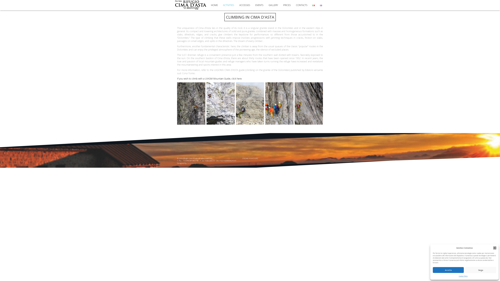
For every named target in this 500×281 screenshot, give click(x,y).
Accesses (244, 5)
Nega (480, 270)
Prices (287, 5)
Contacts (301, 5)
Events (259, 5)
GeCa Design (192, 163)
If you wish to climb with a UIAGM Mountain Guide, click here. (209, 78)
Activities (228, 5)
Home (214, 5)
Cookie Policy (463, 276)
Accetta (448, 270)
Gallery (273, 5)
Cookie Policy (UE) (250, 158)
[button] (494, 248)
